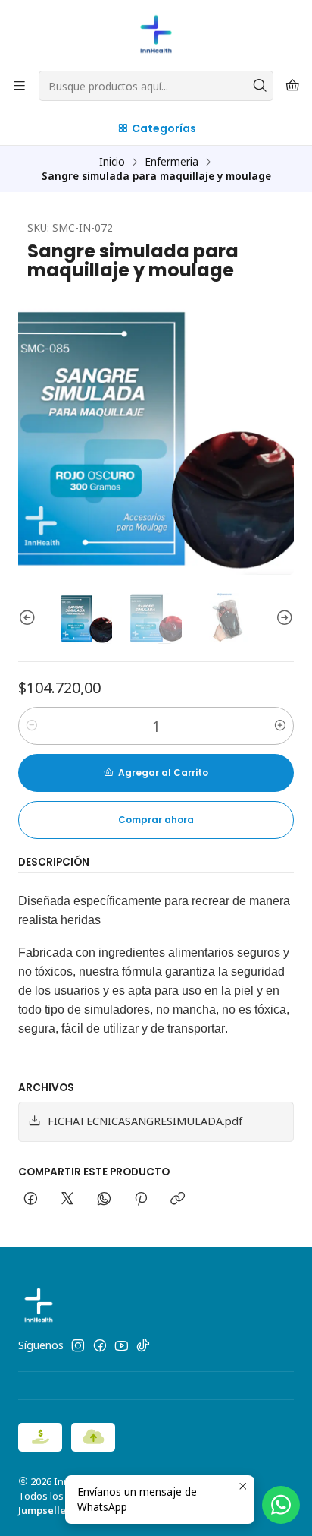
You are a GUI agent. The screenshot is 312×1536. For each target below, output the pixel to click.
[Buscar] (260, 86)
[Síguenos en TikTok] (143, 1345)
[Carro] (292, 86)
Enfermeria (171, 161)
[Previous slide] (29, 618)
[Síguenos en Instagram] (78, 1345)
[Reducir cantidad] (32, 726)
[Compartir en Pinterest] (141, 1199)
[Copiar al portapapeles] (177, 1199)
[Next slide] (282, 618)
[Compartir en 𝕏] (67, 1199)
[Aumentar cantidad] (280, 726)
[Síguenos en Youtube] (121, 1345)
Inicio (112, 161)
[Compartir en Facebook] (30, 1199)
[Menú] (19, 86)
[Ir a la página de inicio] (156, 34)
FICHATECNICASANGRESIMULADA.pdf (145, 1121)
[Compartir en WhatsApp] (104, 1199)
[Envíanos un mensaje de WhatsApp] (281, 1505)
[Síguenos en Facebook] (100, 1345)
